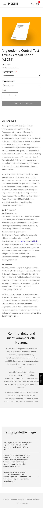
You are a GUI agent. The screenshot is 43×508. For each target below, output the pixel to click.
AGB (18, 503)
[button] (4, 3)
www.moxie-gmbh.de (29, 241)
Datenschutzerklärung (33, 499)
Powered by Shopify (18, 499)
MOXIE (10, 499)
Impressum (25, 503)
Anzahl (4, 91)
